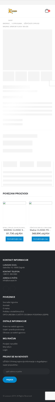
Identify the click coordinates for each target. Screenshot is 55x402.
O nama (6, 308)
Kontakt (6, 305)
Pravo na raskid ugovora (13, 326)
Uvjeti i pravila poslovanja (13, 329)
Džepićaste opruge (36, 228)
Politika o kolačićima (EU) (13, 311)
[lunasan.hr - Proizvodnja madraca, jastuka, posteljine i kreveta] (12, 11)
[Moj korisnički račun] (34, 11)
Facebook (6, 288)
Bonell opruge (8, 228)
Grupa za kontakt (20, 228)
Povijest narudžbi (10, 343)
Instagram (12, 288)
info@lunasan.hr (10, 280)
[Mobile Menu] (5, 11)
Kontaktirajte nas (14, 239)
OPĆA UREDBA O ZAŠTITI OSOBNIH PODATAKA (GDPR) (25, 314)
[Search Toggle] (28, 11)
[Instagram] (50, 2)
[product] (14, 213)
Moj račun (7, 347)
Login (5, 350)
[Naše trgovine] (40, 11)
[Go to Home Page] (3, 20)
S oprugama (47, 228)
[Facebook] (46, 2)
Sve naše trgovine (10, 302)
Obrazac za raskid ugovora (14, 332)
